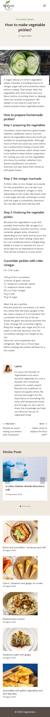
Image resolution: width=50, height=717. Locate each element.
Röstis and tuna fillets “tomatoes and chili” (24, 547)
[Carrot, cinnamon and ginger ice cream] (25, 567)
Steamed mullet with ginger (17, 654)
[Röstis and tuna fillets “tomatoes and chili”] (25, 532)
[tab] (20, 506)
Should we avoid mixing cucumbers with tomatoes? (12, 429)
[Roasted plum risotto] (25, 603)
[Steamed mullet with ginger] (25, 639)
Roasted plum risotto (14, 619)
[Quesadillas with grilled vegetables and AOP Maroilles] (25, 675)
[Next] (42, 480)
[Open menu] (44, 5)
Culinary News (25, 19)
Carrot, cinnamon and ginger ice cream (23, 583)
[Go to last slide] (7, 480)
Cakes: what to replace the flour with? (38, 429)
